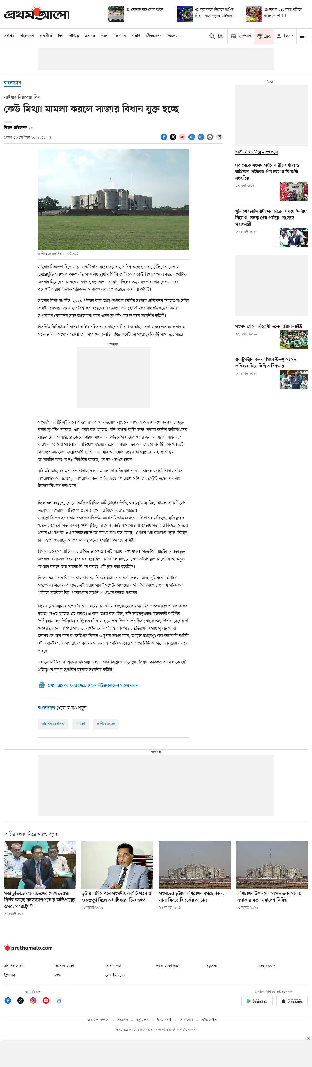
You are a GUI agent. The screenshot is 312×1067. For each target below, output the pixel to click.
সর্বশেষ (9, 36)
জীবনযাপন (154, 36)
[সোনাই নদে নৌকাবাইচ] (116, 14)
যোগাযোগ (186, 1020)
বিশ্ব (60, 36)
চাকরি (136, 36)
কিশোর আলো (64, 966)
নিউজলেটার (209, 1020)
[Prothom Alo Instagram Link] (35, 1001)
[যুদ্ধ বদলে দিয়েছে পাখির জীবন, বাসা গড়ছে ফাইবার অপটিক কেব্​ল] (185, 14)
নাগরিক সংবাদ (14, 966)
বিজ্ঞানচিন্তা (113, 966)
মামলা (80, 724)
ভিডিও (172, 36)
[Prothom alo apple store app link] (292, 1002)
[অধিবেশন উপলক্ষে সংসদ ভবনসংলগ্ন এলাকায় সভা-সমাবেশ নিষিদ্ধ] (272, 865)
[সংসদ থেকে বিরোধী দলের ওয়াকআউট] (294, 339)
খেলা (104, 36)
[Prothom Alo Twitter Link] (23, 1001)
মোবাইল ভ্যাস (115, 975)
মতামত (90, 36)
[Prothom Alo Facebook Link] (10, 1001)
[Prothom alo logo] (28, 949)
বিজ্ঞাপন (122, 1020)
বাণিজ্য (74, 36)
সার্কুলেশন (142, 1020)
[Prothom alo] (37, 14)
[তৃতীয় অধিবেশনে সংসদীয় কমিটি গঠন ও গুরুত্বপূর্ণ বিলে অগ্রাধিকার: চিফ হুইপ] (117, 865)
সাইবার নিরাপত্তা (53, 724)
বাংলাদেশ (27, 36)
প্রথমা (58, 975)
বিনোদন (120, 36)
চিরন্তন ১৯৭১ (266, 966)
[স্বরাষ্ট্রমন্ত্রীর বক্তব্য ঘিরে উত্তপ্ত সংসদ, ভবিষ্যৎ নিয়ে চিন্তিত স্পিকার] (294, 379)
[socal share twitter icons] (173, 140)
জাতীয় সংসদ (106, 724)
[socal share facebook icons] (164, 140)
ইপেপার (9, 975)
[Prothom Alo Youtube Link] (48, 1001)
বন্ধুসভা (212, 966)
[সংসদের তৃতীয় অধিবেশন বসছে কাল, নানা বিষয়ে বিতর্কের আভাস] (195, 865)
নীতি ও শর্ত (164, 1020)
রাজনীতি (46, 36)
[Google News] (59, 1001)
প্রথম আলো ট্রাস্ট (167, 966)
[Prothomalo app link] (257, 1002)
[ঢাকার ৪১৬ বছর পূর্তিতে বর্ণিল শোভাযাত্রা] (254, 14)
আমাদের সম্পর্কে (98, 1020)
